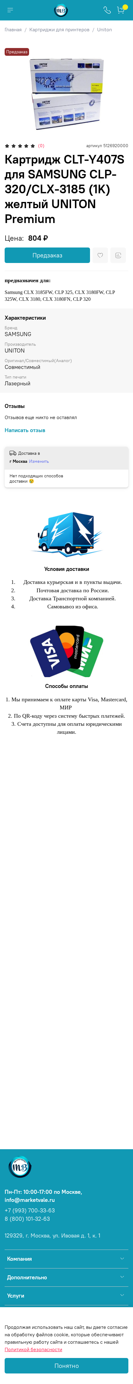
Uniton (104, 29)
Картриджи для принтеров (59, 29)
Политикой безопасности (33, 1349)
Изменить (39, 461)
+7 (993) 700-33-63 (30, 1210)
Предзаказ (47, 255)
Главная (13, 29)
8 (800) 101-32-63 (27, 1218)
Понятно (66, 1365)
